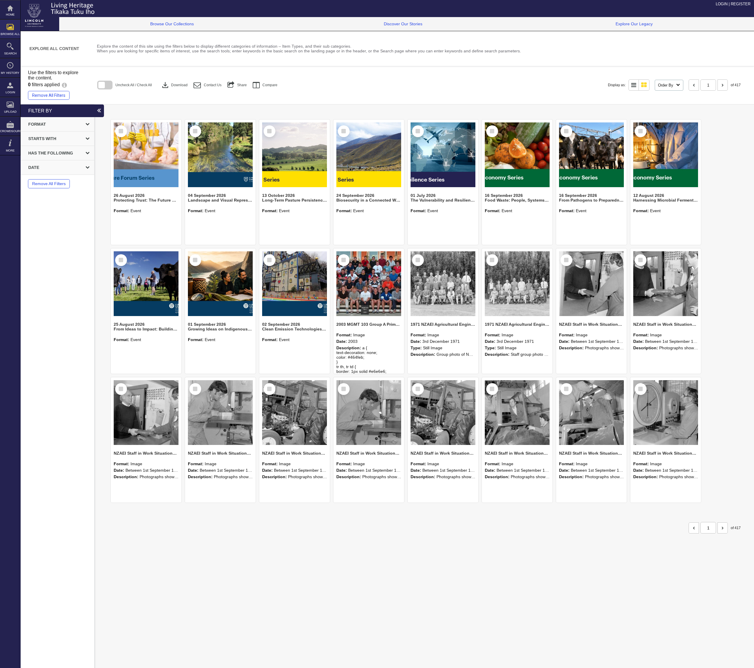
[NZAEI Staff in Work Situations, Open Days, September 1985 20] (368, 412)
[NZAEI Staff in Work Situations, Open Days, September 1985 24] (665, 283)
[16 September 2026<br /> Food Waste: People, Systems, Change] (517, 154)
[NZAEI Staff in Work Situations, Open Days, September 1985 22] (220, 412)
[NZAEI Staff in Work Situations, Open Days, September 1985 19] (443, 412)
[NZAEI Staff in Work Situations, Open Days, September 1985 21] (294, 412)
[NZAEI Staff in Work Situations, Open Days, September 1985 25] (591, 283)
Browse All (10, 34)
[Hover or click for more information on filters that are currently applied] (64, 84)
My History (10, 72)
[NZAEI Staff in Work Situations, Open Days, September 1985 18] (517, 412)
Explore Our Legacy (634, 23)
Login (10, 92)
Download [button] (174, 85)
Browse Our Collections (172, 23)
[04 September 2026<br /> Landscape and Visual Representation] (220, 154)
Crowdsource (10, 131)
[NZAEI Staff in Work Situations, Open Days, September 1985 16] (665, 412)
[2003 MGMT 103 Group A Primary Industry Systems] (368, 283)
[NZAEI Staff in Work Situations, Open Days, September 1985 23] (146, 412)
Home (10, 14)
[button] (207, 85)
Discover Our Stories (403, 23)
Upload (10, 111)
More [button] (10, 150)
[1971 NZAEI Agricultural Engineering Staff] (517, 283)
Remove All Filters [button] (48, 95)
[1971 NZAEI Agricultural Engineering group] (443, 283)
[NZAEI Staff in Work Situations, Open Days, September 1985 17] (591, 412)
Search (10, 53)
